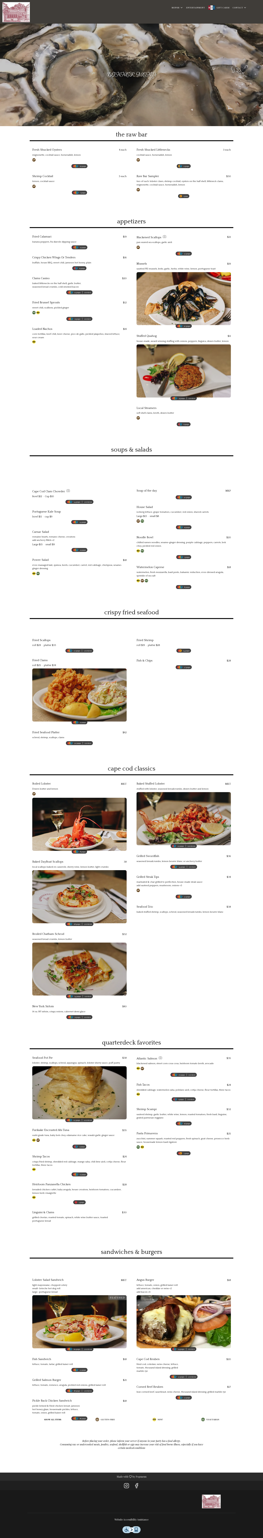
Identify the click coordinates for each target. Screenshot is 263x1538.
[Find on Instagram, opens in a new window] (126, 1486)
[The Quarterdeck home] (16, 12)
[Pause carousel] (260, 123)
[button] (177, 8)
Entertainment (195, 7)
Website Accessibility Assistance (131, 1519)
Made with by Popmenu (74, 1477)
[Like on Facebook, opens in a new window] (136, 1486)
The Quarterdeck (211, 1501)
